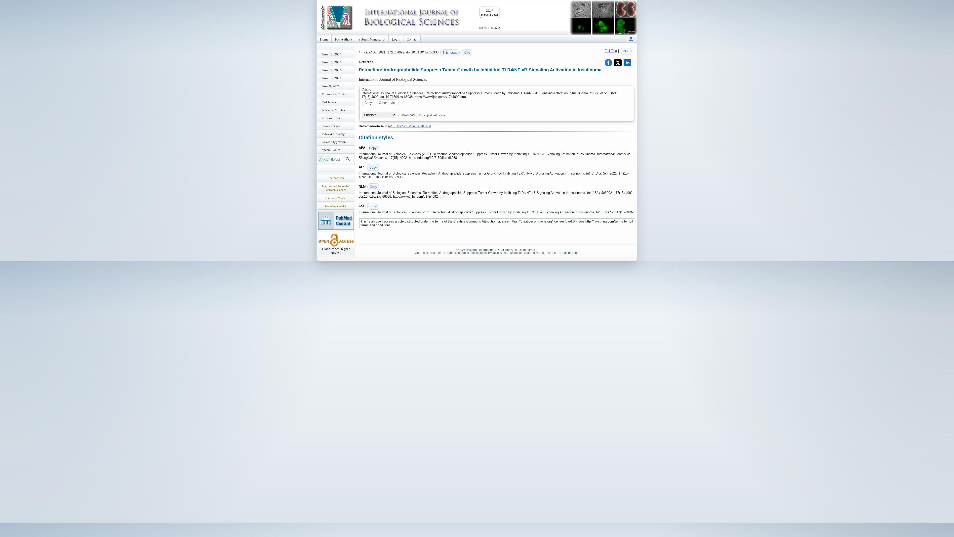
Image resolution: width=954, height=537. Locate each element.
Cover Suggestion (334, 141)
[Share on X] (618, 62)
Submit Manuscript (371, 39)
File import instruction (432, 115)
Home (324, 39)
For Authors (343, 39)
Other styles (388, 103)
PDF (626, 51)
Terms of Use (568, 252)
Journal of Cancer (336, 198)
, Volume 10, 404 (409, 126)
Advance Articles (333, 110)
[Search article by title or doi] (348, 159)
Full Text (611, 51)
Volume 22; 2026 (333, 94)
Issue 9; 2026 (331, 86)
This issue (449, 52)
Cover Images (331, 126)
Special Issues (331, 149)
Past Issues (329, 102)
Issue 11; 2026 (331, 70)
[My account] (631, 39)
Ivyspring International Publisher (488, 249)
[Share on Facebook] (608, 62)
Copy (368, 103)
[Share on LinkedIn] (627, 62)
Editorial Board (332, 118)
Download (408, 115)
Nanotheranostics (336, 206)
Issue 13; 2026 (331, 54)
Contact (412, 39)
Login (396, 39)
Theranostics (336, 178)
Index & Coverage (334, 134)
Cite (467, 52)
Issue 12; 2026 (331, 62)
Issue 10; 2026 (331, 78)
